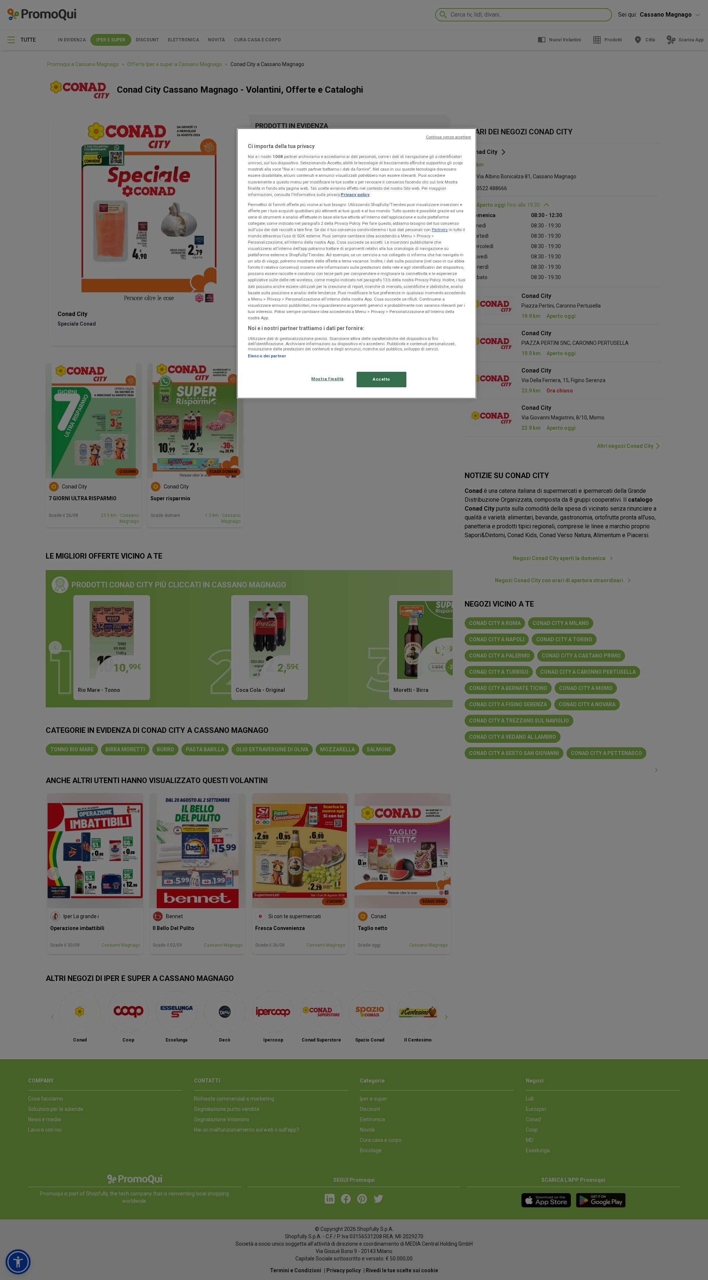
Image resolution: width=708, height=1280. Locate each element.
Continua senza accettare (448, 137)
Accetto (381, 379)
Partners (440, 229)
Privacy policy (355, 194)
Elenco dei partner (267, 355)
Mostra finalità (327, 378)
